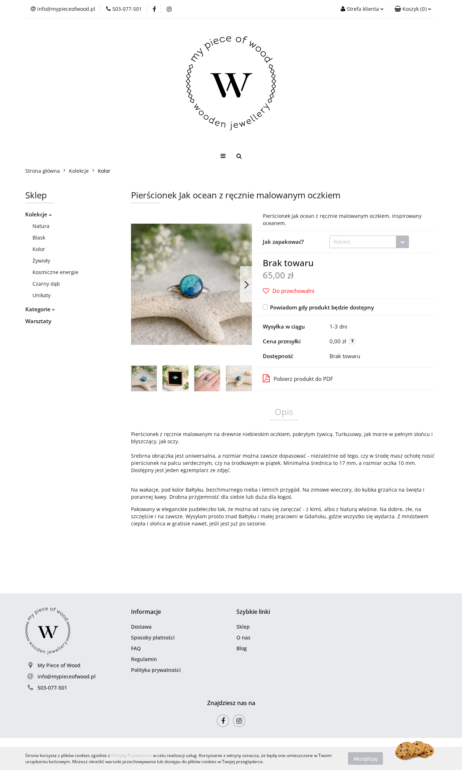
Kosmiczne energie (55, 272)
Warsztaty (38, 321)
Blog (241, 648)
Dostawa (141, 626)
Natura (40, 226)
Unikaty (41, 295)
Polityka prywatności (156, 669)
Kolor (38, 249)
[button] (413, 9)
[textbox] (363, 242)
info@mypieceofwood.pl (67, 676)
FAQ (136, 648)
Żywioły (41, 260)
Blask (38, 237)
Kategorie (38, 309)
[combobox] (369, 242)
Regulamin (144, 659)
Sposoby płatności (153, 637)
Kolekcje (37, 214)
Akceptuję (365, 758)
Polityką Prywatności (131, 755)
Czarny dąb (46, 283)
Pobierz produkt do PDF (303, 378)
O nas (243, 637)
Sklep (243, 626)
